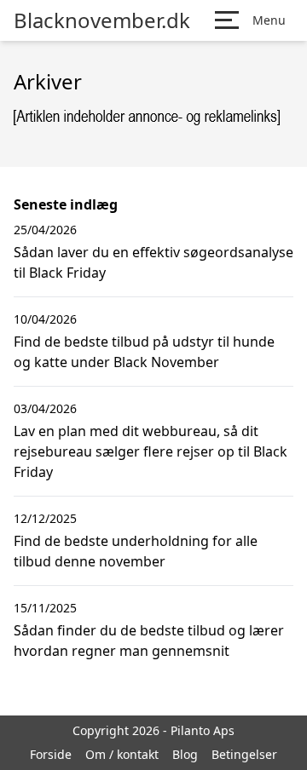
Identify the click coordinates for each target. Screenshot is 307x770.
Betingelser (244, 754)
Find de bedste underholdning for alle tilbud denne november (136, 551)
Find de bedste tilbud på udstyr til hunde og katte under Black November (144, 351)
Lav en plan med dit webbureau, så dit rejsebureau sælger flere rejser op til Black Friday (150, 451)
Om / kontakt (122, 754)
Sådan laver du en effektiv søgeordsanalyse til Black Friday (153, 262)
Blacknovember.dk (102, 20)
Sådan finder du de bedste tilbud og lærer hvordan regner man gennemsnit (149, 640)
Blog (185, 754)
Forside (51, 754)
